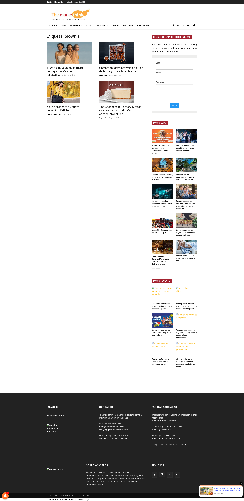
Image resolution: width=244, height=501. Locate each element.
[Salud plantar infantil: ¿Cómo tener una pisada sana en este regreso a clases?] (187, 294)
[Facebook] (173, 25)
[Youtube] (188, 25)
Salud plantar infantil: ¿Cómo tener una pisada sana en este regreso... (186, 306)
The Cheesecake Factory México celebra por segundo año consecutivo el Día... (120, 110)
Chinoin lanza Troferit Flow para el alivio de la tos (185, 258)
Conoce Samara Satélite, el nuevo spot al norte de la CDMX (162, 177)
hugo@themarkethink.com (111, 426)
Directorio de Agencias (136, 25)
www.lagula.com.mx (161, 429)
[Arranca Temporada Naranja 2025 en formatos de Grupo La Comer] (162, 136)
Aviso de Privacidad (56, 415)
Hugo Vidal (103, 75)
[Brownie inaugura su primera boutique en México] (69, 53)
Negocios (102, 25)
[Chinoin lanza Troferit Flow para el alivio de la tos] (187, 247)
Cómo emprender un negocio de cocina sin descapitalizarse (185, 232)
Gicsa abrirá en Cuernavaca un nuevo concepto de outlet (185, 177)
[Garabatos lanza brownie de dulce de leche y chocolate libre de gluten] (122, 53)
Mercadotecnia (57, 25)
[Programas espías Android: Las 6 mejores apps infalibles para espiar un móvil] (187, 191)
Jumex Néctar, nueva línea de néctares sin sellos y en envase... (160, 361)
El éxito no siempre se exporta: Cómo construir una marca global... (162, 306)
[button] (194, 25)
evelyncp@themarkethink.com (113, 429)
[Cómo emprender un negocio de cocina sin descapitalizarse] (187, 220)
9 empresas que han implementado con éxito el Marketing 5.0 (162, 203)
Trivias (115, 25)
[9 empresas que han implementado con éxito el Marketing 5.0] (162, 191)
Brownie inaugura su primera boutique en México (65, 69)
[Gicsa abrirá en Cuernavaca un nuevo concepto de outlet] (187, 165)
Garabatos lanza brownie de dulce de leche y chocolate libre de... (121, 69)
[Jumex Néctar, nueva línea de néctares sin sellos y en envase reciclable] (162, 349)
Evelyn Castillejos (53, 75)
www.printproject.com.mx (164, 420)
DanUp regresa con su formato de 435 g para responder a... (161, 332)
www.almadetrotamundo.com (166, 438)
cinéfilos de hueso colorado (174, 444)
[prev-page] (153, 270)
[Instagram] (178, 25)
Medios (89, 25)
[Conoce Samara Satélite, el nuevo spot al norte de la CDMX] (162, 165)
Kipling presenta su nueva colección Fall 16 (63, 108)
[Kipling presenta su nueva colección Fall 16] (69, 92)
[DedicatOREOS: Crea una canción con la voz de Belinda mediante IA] (187, 136)
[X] (183, 25)
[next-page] (158, 270)
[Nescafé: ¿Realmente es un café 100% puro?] (162, 220)
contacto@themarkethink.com (113, 438)
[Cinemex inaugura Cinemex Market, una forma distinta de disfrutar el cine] (162, 247)
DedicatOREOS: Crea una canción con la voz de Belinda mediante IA (186, 148)
